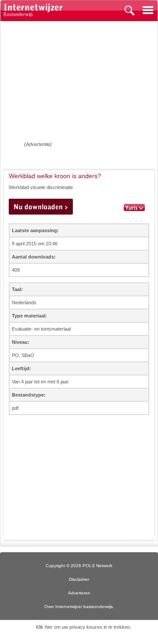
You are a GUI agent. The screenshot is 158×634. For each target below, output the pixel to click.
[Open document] (41, 207)
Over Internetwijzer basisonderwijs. (79, 606)
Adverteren (79, 592)
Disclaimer (79, 579)
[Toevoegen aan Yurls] (134, 208)
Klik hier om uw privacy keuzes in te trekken (83, 627)
